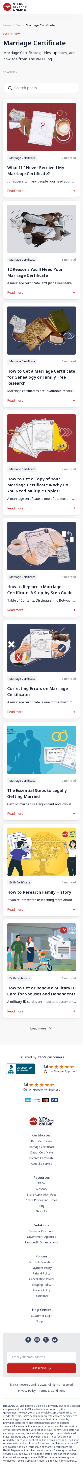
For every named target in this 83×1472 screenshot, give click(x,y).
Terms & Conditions (41, 1262)
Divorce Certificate (41, 1158)
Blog (19, 25)
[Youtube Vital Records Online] (55, 1340)
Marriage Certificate (41, 1147)
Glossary (41, 1189)
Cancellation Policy (41, 1279)
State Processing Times (41, 1200)
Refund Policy (41, 1273)
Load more (38, 1028)
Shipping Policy (41, 1284)
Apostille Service (41, 1164)
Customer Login (41, 1316)
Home (7, 25)
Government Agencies (41, 1237)
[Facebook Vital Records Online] (28, 1340)
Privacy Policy (41, 1290)
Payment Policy (41, 1268)
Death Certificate (41, 1152)
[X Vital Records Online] (46, 1340)
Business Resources (41, 1231)
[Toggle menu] (79, 6)
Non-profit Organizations (41, 1242)
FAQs (41, 1183)
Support (41, 1321)
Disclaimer (41, 1296)
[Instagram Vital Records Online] (37, 1340)
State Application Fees (41, 1194)
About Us (41, 1211)
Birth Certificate (41, 1141)
